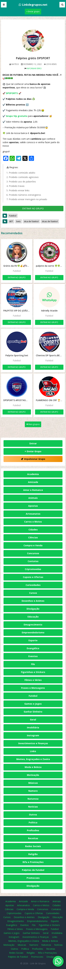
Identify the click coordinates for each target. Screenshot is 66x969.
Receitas (33, 838)
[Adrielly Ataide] (49, 297)
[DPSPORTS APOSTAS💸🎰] (17, 386)
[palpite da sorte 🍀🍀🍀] (49, 252)
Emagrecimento (33, 624)
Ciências (33, 537)
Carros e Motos (33, 521)
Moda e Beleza (33, 767)
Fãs (33, 664)
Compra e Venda (33, 545)
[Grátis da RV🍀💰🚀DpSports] (17, 252)
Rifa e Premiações (33, 862)
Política (33, 822)
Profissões (33, 830)
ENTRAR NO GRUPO (33, 208)
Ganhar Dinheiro (33, 711)
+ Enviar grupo (33, 11)
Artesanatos (33, 513)
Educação (33, 616)
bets (18, 221)
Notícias (33, 806)
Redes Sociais (33, 846)
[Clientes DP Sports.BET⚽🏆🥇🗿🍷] (49, 342)
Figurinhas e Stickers (33, 672)
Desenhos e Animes (33, 600)
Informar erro (34, 68)
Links (33, 751)
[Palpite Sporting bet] (17, 342)
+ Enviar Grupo (33, 451)
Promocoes (33, 877)
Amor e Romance (33, 489)
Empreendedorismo (33, 632)
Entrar (33, 443)
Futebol (12, 215)
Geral (33, 719)
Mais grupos (34, 424)
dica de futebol (31, 221)
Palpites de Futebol (33, 869)
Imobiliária (33, 727)
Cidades (33, 529)
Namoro (33, 790)
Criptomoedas (33, 569)
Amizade (33, 482)
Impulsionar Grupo (34, 458)
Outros (33, 814)
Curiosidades (33, 584)
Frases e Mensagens (33, 687)
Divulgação (33, 608)
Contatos (33, 561)
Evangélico (33, 648)
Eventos (33, 656)
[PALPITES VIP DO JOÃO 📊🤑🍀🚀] (17, 297)
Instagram (33, 735)
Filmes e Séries (33, 679)
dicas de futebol (50, 221)
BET (11, 221)
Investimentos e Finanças (33, 743)
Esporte (33, 640)
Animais (33, 497)
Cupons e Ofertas (33, 577)
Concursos (33, 553)
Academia (33, 474)
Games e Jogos (33, 703)
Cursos (33, 592)
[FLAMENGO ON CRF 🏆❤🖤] (49, 386)
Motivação (33, 774)
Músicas (33, 782)
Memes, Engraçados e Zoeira (33, 759)
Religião (33, 854)
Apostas (33, 505)
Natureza (33, 798)
